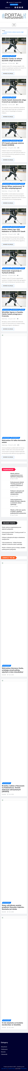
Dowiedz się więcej (8, 73)
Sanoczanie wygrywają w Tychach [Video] (12, 272)
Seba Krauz (4, 63)
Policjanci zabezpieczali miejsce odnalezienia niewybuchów (17, 492)
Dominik (4, 674)
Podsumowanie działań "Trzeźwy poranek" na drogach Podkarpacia (17, 483)
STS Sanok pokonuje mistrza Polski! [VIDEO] (13, 144)
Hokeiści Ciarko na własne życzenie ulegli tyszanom (12, 59)
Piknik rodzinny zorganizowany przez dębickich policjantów (16, 475)
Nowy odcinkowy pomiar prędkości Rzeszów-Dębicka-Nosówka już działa (13, 907)
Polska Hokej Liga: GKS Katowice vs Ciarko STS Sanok (13, 230)
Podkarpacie (4, 1049)
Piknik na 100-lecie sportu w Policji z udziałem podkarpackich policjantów (18, 511)
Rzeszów (3, 1052)
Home (3, 30)
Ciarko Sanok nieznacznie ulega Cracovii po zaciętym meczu (14, 101)
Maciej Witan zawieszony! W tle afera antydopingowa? (13, 187)
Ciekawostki (4, 1054)
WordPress (4, 1068)
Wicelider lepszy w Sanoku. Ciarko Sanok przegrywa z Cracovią (12, 314)
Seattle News (11, 1068)
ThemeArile (24, 1068)
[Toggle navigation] (14, 24)
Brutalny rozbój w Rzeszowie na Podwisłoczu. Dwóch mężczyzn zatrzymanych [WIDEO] (13, 788)
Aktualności (4, 1047)
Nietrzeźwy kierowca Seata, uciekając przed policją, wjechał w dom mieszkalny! (13, 670)
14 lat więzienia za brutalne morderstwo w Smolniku (12, 1024)
